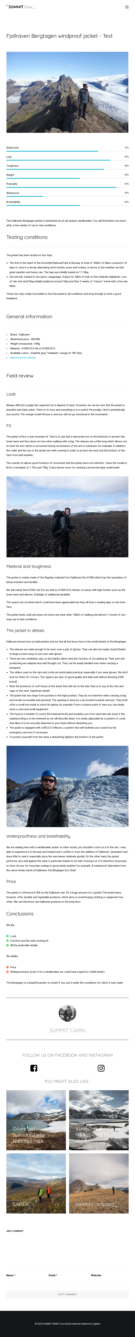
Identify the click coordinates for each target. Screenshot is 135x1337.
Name (10, 1275)
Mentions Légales (91, 1323)
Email (53, 1275)
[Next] (121, 786)
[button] (127, 7)
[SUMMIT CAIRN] (20, 7)
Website (96, 1275)
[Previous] (14, 786)
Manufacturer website (23, 357)
